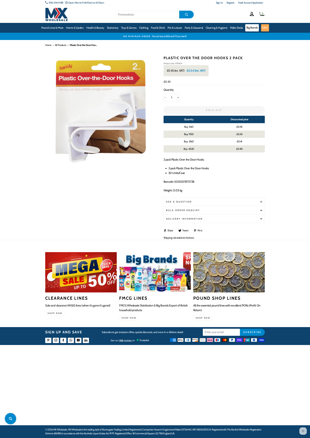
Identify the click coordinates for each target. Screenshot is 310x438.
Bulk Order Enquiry (183, 210)
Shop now (55, 313)
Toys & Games (129, 27)
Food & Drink (158, 27)
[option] (155, 36)
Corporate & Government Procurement (140, 381)
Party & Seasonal (194, 27)
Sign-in (219, 2)
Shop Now (203, 318)
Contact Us (223, 363)
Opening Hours (225, 369)
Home (48, 45)
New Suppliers (225, 399)
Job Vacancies (224, 393)
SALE (265, 27)
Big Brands (252, 27)
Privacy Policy (127, 399)
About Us (174, 363)
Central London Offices (229, 381)
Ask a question (179, 201)
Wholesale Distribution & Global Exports (139, 387)
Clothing (143, 27)
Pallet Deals (236, 27)
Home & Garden (75, 27)
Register (230, 2)
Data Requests (225, 410)
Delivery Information (184, 218)
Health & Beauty (95, 27)
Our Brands (175, 375)
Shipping (168, 237)
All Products (60, 45)
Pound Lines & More (52, 27)
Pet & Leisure (175, 27)
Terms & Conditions (130, 393)
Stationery (113, 27)
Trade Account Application (250, 2)
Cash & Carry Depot (227, 375)
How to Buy (126, 369)
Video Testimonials (178, 369)
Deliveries (125, 375)
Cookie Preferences (227, 404)
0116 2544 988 (56, 2)
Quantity (169, 90)
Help (123, 363)
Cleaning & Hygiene (216, 27)
